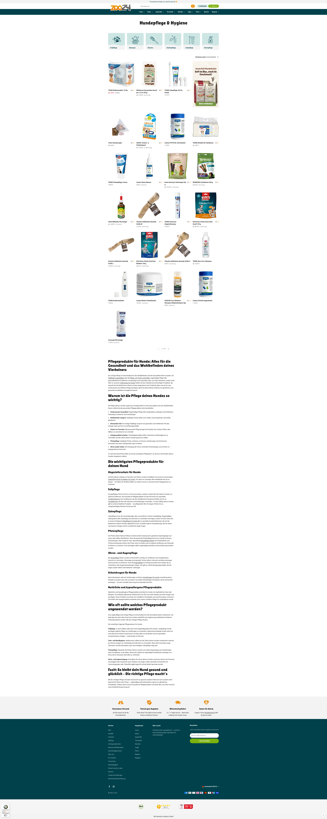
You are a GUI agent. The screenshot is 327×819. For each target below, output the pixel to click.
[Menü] (9, 805)
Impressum (166, 816)
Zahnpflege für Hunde (129, 521)
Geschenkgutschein (115, 751)
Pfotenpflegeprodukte (146, 541)
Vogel (189, 12)
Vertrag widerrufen (114, 744)
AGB (155, 816)
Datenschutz (159, 816)
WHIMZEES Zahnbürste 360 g (203, 182)
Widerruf (171, 816)
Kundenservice (210, 713)
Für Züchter (112, 758)
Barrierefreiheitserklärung (116, 779)
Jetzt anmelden (204, 741)
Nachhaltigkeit (113, 765)
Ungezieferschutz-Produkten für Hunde (121, 479)
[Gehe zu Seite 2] (168, 349)
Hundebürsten (113, 501)
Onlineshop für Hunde (127, 383)
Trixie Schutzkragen (115, 143)
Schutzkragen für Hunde (151, 577)
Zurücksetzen (185, 6)
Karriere (110, 772)
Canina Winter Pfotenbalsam (146, 300)
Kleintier (180, 12)
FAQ (109, 730)
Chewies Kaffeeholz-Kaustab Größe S (177, 261)
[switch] (5, 815)
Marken (206, 12)
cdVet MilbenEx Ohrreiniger (117, 222)
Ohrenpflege (115, 558)
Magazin (214, 12)
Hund (141, 12)
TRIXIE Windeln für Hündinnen (203, 143)
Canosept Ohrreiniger (115, 340)
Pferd (197, 12)
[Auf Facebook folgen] (109, 786)
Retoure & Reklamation (115, 747)
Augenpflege (119, 378)
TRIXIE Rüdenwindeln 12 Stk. (118, 90)
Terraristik (170, 12)
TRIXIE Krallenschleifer (116, 300)
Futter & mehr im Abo (115, 768)
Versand (111, 737)
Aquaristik (159, 12)
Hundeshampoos (114, 499)
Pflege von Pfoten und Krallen (140, 378)
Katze (149, 12)
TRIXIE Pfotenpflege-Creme (117, 182)
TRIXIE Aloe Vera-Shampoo (202, 261)
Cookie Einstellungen (115, 775)
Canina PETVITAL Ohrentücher (175, 143)
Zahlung (111, 740)
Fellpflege (111, 378)
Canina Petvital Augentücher (202, 300)
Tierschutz (112, 761)
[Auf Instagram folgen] (113, 786)
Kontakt (110, 733)
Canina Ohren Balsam (143, 182)
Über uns (111, 754)
